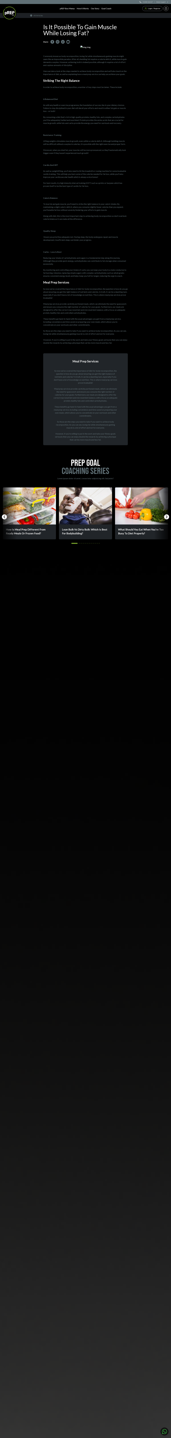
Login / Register (154, 8)
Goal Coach (106, 8)
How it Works (83, 8)
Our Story (95, 8)
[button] (74, 543)
